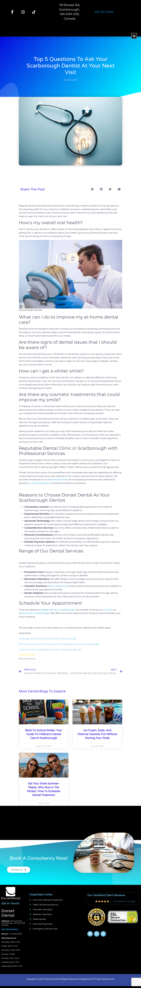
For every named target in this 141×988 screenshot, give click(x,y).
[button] (134, 36)
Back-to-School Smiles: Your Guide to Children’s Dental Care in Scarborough (43, 734)
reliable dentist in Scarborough (58, 609)
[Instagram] (23, 12)
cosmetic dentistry (40, 483)
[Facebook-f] (12, 12)
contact (107, 609)
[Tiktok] (103, 934)
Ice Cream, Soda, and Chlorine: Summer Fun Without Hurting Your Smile (97, 734)
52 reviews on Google (124, 901)
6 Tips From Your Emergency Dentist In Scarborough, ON (50, 649)
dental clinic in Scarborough (34, 613)
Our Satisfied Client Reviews (106, 895)
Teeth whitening (56, 586)
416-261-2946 (103, 12)
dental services (59, 479)
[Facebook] (90, 934)
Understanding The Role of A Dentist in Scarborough (48, 638)
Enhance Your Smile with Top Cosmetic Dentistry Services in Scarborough (59, 644)
